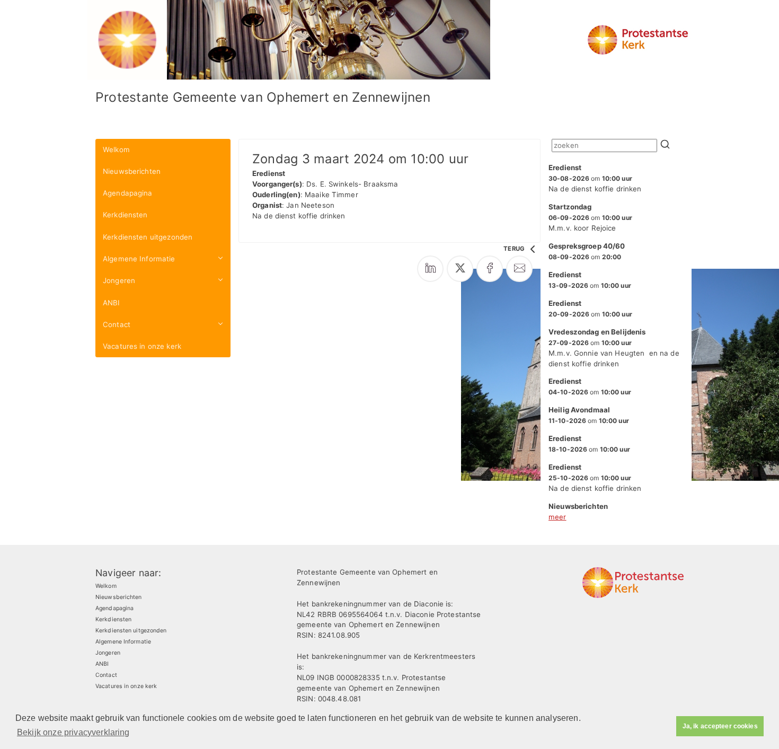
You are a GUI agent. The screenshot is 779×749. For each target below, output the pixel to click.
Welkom (116, 149)
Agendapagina (128, 193)
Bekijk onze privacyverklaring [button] (73, 732)
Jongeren (119, 280)
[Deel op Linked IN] (430, 268)
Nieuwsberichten (132, 171)
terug (514, 248)
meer (557, 517)
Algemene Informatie (139, 258)
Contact (116, 324)
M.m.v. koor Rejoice (590, 217)
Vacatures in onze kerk (142, 346)
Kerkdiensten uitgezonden (147, 237)
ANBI (111, 302)
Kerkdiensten (125, 214)
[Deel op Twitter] (460, 268)
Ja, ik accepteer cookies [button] (720, 726)
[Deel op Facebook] (489, 268)
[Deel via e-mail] (519, 268)
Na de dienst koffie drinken (595, 178)
